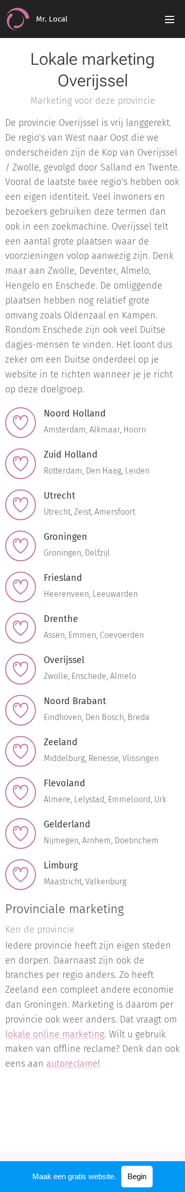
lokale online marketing (54, 1034)
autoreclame (72, 1063)
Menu (169, 19)
